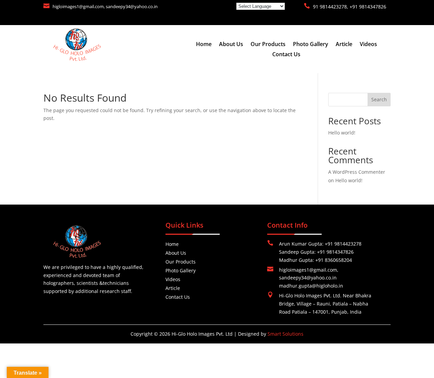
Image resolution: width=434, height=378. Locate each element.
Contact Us (286, 55)
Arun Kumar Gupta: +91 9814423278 (320, 243)
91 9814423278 (330, 6)
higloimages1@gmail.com (78, 6)
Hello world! (341, 132)
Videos (368, 45)
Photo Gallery (310, 45)
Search (379, 99)
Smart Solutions (285, 334)
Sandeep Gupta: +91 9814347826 (316, 252)
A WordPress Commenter (356, 172)
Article (344, 45)
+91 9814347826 (368, 6)
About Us (231, 45)
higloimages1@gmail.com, (308, 270)
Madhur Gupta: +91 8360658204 (315, 260)
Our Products (268, 45)
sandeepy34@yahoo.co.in (132, 6)
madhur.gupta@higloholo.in (311, 285)
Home (204, 45)
